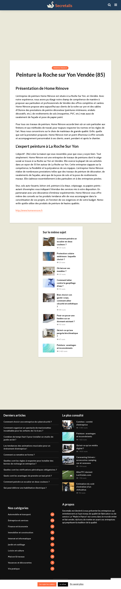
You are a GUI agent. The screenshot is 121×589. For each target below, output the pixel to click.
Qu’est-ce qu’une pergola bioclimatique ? (67, 333)
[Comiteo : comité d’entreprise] (68, 424)
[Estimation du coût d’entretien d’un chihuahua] (68, 486)
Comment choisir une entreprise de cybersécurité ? (28, 421)
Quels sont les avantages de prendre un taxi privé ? (28, 475)
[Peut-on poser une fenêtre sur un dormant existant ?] (49, 318)
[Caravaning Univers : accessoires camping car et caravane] (68, 460)
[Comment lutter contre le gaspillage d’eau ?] (49, 282)
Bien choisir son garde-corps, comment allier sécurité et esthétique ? (67, 300)
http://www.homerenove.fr (29, 210)
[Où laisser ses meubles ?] (49, 271)
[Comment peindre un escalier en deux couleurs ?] (49, 241)
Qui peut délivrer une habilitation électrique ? (25, 487)
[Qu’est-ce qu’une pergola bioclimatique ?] (49, 333)
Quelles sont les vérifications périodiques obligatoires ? (30, 469)
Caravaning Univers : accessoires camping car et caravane (86, 460)
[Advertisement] (60, 35)
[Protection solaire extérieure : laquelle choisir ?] (49, 256)
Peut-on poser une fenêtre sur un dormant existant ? (66, 318)
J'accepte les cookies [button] (47, 584)
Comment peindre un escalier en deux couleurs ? (67, 241)
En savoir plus (77, 584)
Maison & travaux (60, 68)
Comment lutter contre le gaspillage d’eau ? (66, 283)
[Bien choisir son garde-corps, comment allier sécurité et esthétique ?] (49, 297)
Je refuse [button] (63, 584)
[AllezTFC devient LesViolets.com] (68, 474)
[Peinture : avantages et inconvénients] (49, 347)
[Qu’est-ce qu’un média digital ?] (68, 448)
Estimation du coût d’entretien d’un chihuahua (85, 486)
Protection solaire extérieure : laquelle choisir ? (66, 256)
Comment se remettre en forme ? (19, 454)
